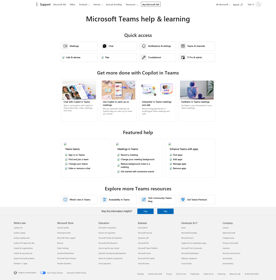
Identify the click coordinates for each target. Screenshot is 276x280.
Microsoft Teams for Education (110, 238)
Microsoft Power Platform (148, 248)
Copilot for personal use (23, 253)
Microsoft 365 (59, 4)
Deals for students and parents (111, 258)
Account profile (63, 227)
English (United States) (27, 272)
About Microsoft (229, 233)
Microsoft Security (145, 233)
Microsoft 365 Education (108, 243)
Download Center (64, 233)
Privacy (169, 274)
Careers (226, 227)
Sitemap (140, 274)
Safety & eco (209, 274)
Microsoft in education (107, 227)
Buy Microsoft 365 (150, 4)
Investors (226, 248)
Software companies (189, 258)
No (165, 211)
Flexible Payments (64, 263)
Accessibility (227, 258)
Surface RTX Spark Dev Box (24, 243)
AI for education (105, 263)
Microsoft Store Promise (66, 258)
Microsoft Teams (144, 253)
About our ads (235, 274)
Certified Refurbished (65, 253)
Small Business (144, 263)
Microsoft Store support (66, 238)
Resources (130, 4)
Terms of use (181, 274)
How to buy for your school (109, 248)
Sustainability (228, 263)
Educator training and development (112, 253)
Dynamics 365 (143, 238)
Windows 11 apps (20, 263)
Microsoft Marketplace (190, 253)
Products (83, 4)
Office (72, 4)
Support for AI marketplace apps (193, 243)
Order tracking (62, 248)
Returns (60, 243)
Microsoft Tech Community (191, 248)
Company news (228, 238)
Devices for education (107, 233)
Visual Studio (186, 263)
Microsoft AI (142, 227)
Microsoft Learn (187, 238)
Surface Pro (18, 227)
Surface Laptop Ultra (22, 238)
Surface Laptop (19, 233)
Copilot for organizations (23, 248)
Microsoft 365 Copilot (146, 258)
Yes (145, 211)
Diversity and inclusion (231, 253)
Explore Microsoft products (24, 258)
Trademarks (194, 274)
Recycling (221, 274)
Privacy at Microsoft (230, 243)
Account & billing (114, 4)
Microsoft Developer (189, 233)
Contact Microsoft (155, 274)
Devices (96, 4)
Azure (183, 227)
